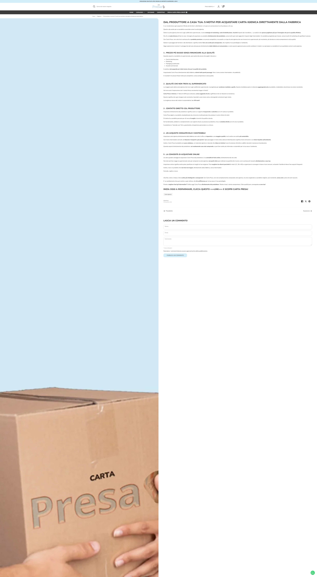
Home (93, 16)
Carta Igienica (168, 194)
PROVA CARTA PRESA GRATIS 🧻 (177, 12)
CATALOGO (139, 12)
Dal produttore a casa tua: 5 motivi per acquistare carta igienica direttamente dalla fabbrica (123, 16)
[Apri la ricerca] (94, 6)
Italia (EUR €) (209, 6)
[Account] (218, 6)
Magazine (99, 16)
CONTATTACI (161, 12)
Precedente (169, 211)
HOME (131, 12)
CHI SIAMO (151, 12)
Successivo (306, 211)
